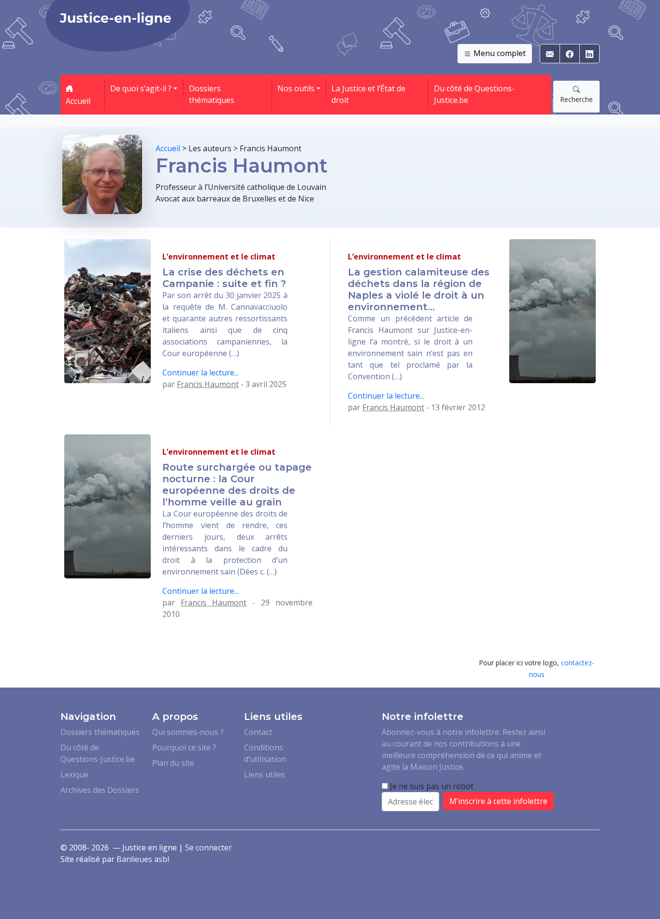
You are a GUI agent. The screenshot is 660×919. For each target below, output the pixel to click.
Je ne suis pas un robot (430, 786)
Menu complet (499, 53)
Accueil (78, 101)
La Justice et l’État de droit (368, 94)
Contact (258, 732)
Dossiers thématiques (211, 94)
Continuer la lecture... (200, 372)
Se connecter (208, 847)
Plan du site (173, 763)
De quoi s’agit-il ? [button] (141, 88)
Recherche (576, 99)
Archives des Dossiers (99, 790)
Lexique (74, 774)
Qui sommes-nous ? (188, 732)
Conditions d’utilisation (265, 753)
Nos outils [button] (296, 88)
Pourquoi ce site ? (184, 747)
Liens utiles (264, 774)
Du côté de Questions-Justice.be (474, 94)
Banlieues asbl (142, 859)
